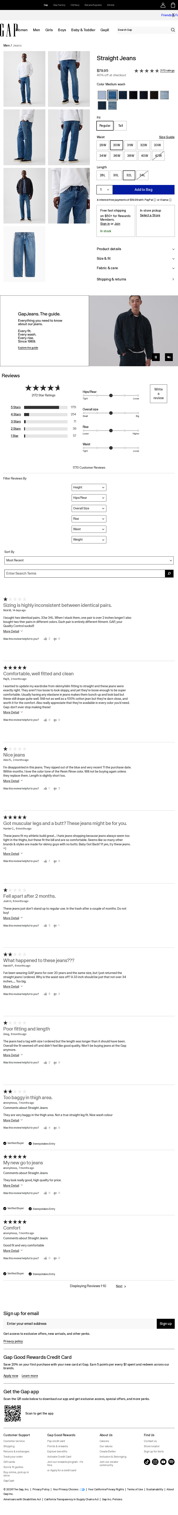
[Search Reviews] (169, 574)
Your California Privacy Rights (106, 1489)
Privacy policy (13, 1341)
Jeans (17, 45)
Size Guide (167, 137)
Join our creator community (109, 1463)
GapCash (9, 1480)
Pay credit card (56, 1441)
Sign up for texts (154, 1451)
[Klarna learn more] (170, 200)
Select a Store (150, 215)
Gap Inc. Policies (112, 1499)
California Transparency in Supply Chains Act (71, 1499)
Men (36, 30)
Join (117, 223)
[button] (46, 170)
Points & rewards (57, 1446)
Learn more (30, 1375)
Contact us (150, 1441)
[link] (89, 330)
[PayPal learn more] (155, 200)
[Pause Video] (156, 357)
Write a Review (158, 393)
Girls (49, 30)
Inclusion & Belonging (113, 1456)
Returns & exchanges (16, 1451)
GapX (105, 30)
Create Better (108, 1451)
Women (22, 30)
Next (119, 1286)
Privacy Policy (41, 1489)
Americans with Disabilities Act (22, 1499)
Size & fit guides (13, 1467)
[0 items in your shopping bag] (173, 5)
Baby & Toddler (83, 30)
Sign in (105, 223)
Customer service (14, 1441)
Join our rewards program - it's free (65, 1463)
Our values (106, 1446)
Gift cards (9, 1461)
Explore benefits (57, 1451)
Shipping (9, 1446)
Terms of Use (135, 1489)
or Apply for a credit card (61, 1470)
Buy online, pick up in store (16, 1474)
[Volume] (169, 357)
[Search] (173, 29)
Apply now (10, 1375)
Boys (62, 30)
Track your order (13, 1456)
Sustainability (154, 1489)
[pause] (173, 15)
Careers (104, 1441)
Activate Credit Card (59, 1456)
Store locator (152, 1446)
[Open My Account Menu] (163, 5)
